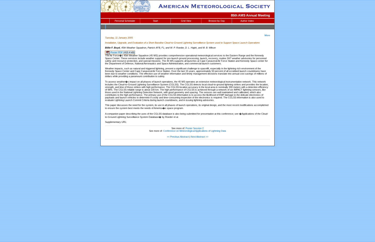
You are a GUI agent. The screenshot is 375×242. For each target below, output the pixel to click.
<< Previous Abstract (178, 136)
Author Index (247, 20)
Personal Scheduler (125, 20)
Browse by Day (217, 20)
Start (155, 20)
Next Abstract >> (199, 136)
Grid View (186, 20)
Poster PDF (116, 52)
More (267, 35)
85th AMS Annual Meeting (250, 15)
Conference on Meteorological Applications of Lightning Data (194, 131)
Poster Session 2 (195, 128)
